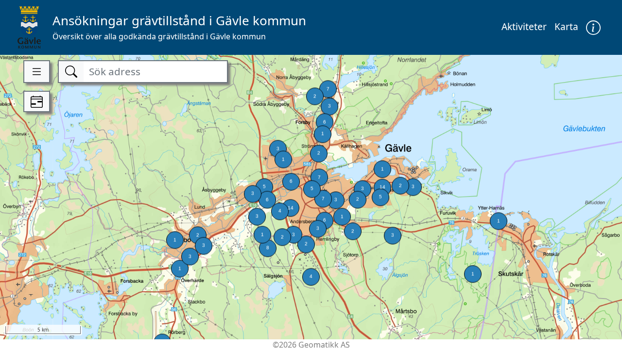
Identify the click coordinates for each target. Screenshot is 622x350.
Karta (566, 26)
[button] (593, 27)
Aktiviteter (524, 26)
